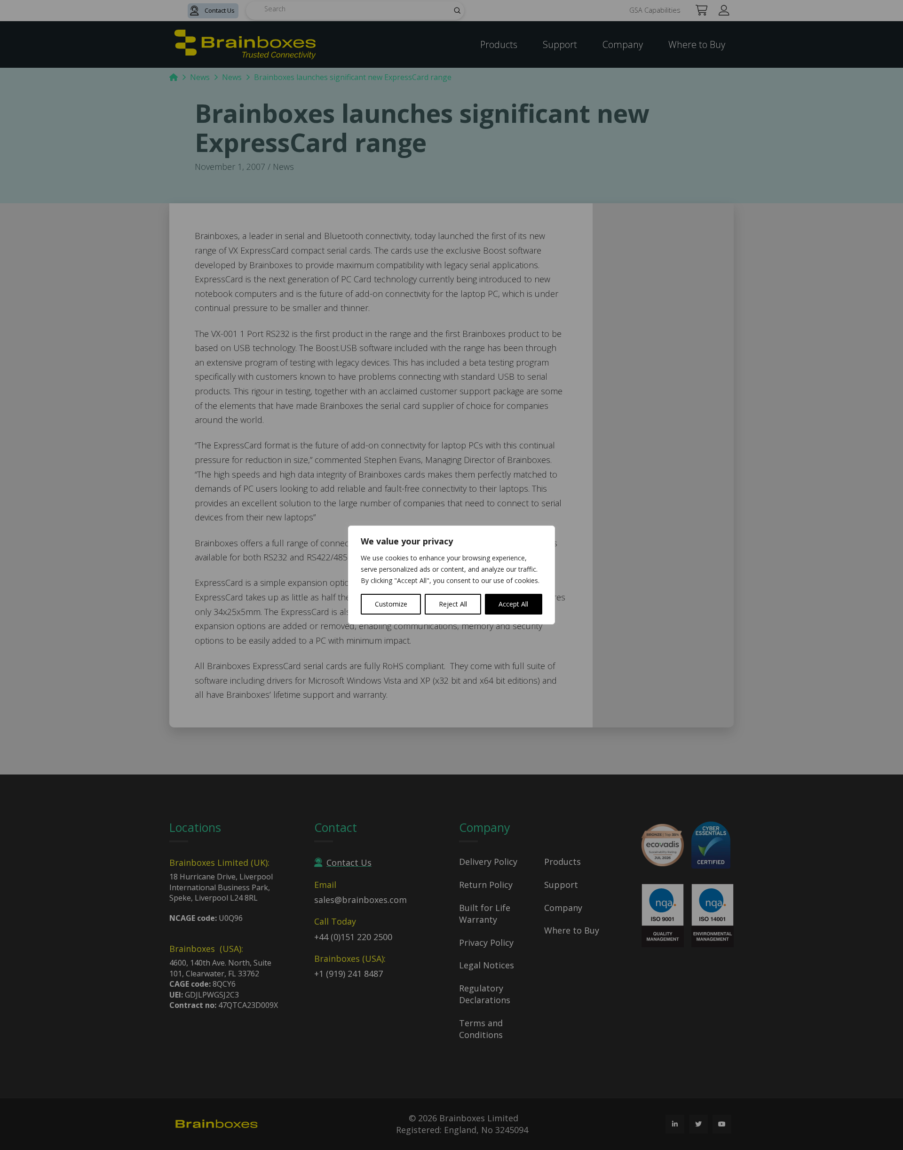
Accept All (513, 603)
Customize (391, 603)
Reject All (453, 603)
